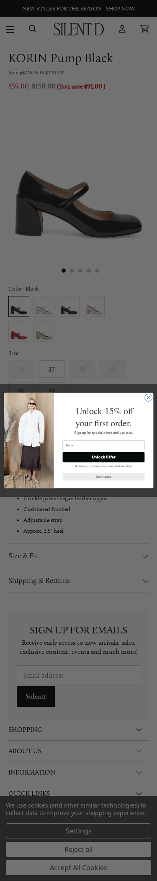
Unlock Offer (103, 457)
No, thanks (103, 476)
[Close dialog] (148, 397)
